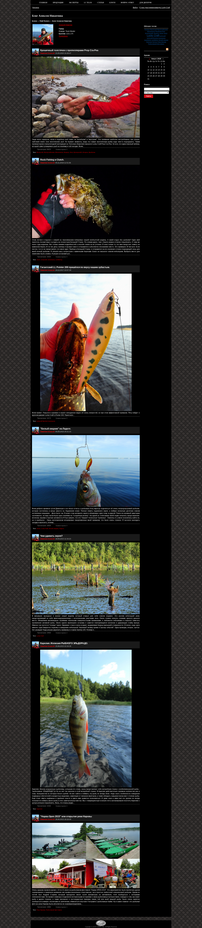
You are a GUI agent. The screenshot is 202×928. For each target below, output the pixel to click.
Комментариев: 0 (61, 149)
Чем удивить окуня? (51, 536)
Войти (135, 8)
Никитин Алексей (47, 53)
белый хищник (163, 40)
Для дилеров (145, 2)
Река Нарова (162, 42)
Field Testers (45, 21)
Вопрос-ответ (127, 2)
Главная (43, 2)
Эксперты (73, 2)
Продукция (58, 2)
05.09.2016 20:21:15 (63, 432)
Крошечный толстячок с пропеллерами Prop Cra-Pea (69, 50)
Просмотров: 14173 (44, 418)
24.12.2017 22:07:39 (63, 270)
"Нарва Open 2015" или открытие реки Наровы (66, 816)
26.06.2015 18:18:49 (63, 819)
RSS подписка (150, 49)
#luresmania (151, 31)
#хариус (156, 33)
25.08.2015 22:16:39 (63, 646)
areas (161, 33)
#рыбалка (158, 31)
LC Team (88, 2)
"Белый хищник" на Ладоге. (55, 429)
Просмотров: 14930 (44, 633)
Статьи (100, 2)
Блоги (112, 2)
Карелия (149, 42)
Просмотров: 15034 (44, 257)
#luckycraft (153, 29)
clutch (165, 33)
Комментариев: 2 (61, 633)
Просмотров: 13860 (44, 907)
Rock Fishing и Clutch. (52, 160)
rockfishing (155, 40)
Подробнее (63, 36)
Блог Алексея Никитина (62, 21)
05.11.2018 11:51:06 (63, 163)
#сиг (163, 31)
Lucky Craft (153, 35)
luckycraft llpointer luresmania (156, 38)
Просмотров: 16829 (44, 525)
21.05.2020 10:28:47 (63, 53)
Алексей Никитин (65, 25)
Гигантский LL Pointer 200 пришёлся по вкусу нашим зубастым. (75, 267)
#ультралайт (149, 33)
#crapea (147, 29)
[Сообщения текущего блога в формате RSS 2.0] (167, 49)
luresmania (147, 40)
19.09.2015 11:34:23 (63, 539)
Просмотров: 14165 (44, 806)
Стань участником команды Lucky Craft (155, 8)
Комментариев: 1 (61, 907)
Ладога (154, 42)
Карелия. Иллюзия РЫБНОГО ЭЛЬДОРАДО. (64, 643)
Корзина (35, 8)
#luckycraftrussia (162, 29)
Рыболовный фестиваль (156, 44)
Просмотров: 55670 (44, 149)
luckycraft (163, 36)
